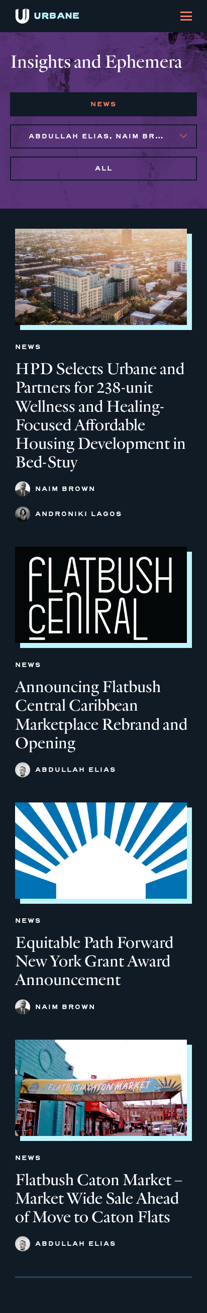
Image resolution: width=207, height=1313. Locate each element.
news (103, 104)
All (104, 168)
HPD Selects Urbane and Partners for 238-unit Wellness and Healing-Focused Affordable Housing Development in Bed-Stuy (100, 415)
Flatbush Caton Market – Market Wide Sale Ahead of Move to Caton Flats (98, 1198)
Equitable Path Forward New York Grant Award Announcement (94, 961)
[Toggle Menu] (186, 16)
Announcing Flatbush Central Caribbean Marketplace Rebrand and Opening (101, 714)
